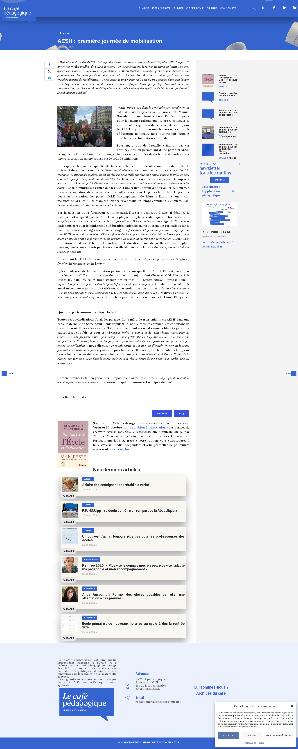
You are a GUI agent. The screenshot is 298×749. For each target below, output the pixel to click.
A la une (144, 8)
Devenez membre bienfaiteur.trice (228, 94)
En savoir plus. (119, 449)
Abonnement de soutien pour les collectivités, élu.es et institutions (228, 149)
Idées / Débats (161, 8)
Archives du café (211, 693)
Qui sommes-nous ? (211, 687)
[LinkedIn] (284, 7)
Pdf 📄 (181, 414)
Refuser (252, 735)
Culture (212, 8)
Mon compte (228, 8)
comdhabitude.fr (212, 246)
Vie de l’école (194, 8)
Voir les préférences (279, 735)
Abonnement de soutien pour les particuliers (228, 129)
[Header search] (254, 8)
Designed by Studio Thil (167, 742)
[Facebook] (274, 7)
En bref (178, 8)
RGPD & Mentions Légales (139, 742)
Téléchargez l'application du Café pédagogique (219, 191)
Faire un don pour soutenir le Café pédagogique (228, 112)
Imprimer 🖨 (162, 414)
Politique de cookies (254, 743)
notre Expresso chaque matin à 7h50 (86, 681)
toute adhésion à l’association (145, 427)
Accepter (229, 735)
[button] (291, 706)
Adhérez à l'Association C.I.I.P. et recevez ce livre (228, 78)
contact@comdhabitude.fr (218, 242)
